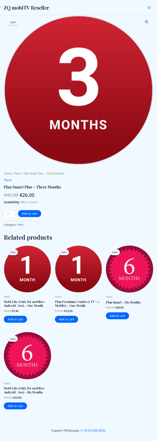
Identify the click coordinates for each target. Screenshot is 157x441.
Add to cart (29, 213)
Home (8, 173)
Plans (17, 173)
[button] (146, 21)
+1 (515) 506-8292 (93, 430)
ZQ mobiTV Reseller (26, 7)
